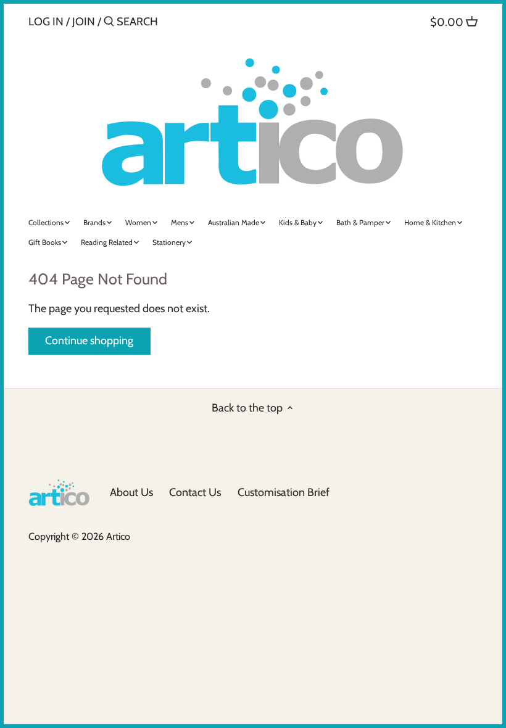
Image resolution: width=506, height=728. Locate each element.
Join (83, 21)
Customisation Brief (284, 492)
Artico (118, 536)
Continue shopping (89, 340)
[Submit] (109, 23)
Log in (46, 21)
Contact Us (195, 492)
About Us (131, 492)
